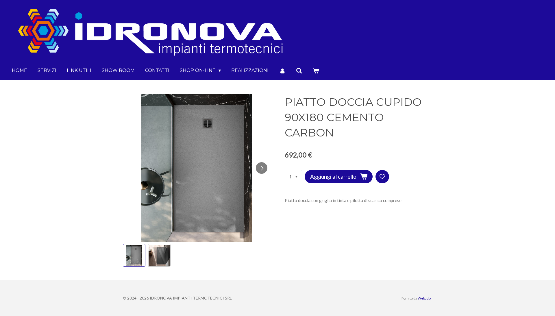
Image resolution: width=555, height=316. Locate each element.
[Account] (282, 70)
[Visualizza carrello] (316, 70)
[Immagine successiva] (261, 168)
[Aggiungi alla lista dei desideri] (382, 177)
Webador (425, 298)
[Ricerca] (299, 70)
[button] (134, 255)
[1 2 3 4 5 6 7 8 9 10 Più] (293, 177)
